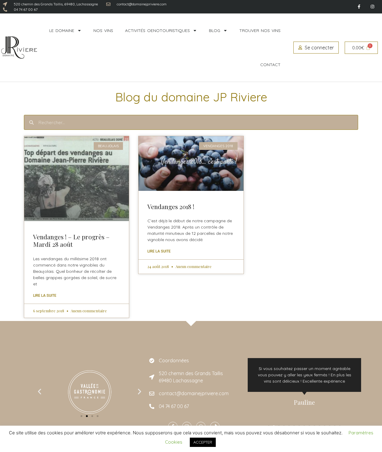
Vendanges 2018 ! (170, 206)
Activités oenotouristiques (157, 30)
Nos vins (103, 30)
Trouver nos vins (260, 30)
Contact (270, 64)
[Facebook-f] (359, 6)
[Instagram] (372, 6)
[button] (39, 391)
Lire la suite (44, 295)
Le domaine (61, 30)
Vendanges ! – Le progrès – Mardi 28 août (71, 240)
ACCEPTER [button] (202, 442)
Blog (214, 30)
